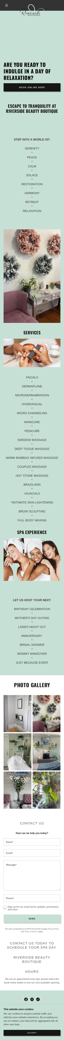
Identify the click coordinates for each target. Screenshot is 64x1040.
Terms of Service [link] (31, 932)
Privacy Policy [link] (53, 929)
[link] (32, 5)
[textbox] (32, 842)
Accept (32, 1033)
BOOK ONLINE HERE (32, 87)
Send (32, 918)
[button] (7, 5)
